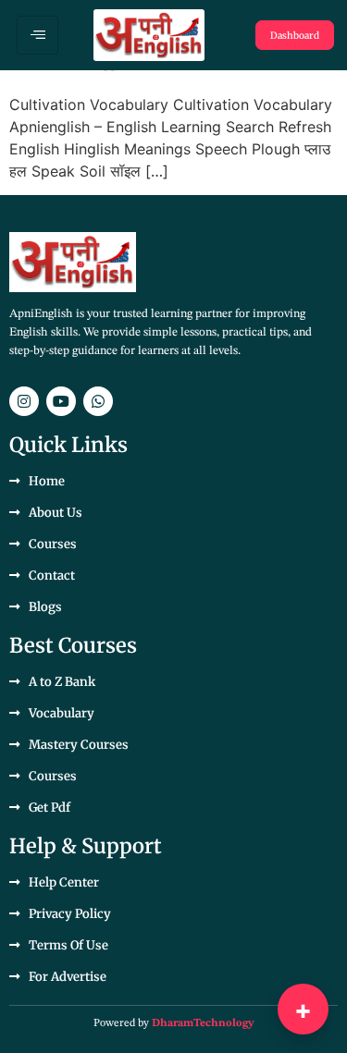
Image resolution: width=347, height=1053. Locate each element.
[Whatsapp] (98, 401)
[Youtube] (61, 401)
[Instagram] (24, 401)
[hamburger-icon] (37, 35)
